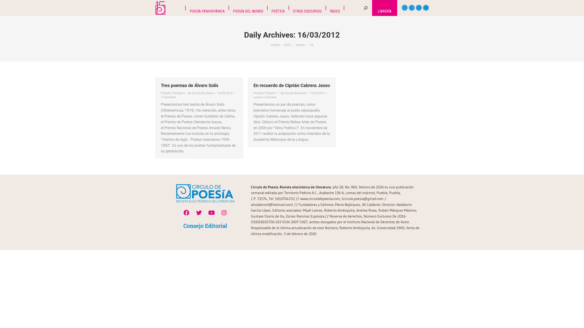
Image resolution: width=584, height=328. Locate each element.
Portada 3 (178, 93)
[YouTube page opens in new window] (426, 8)
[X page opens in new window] (412, 8)
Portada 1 (271, 93)
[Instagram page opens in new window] (419, 8)
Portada (166, 93)
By (201, 93)
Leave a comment (264, 97)
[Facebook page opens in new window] (405, 8)
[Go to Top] (577, 321)
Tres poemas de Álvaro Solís (189, 85)
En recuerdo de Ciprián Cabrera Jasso (291, 85)
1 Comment (168, 97)
